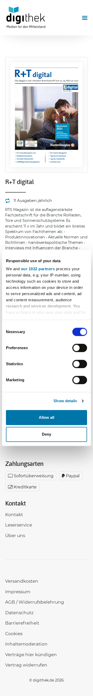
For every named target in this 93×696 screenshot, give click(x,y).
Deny (46, 434)
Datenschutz (19, 612)
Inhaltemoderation (26, 644)
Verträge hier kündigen (31, 654)
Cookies (13, 633)
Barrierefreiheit (22, 623)
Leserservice (18, 525)
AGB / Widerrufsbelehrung (34, 602)
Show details (65, 401)
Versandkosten (21, 581)
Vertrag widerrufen (26, 665)
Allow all (46, 417)
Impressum (17, 591)
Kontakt (14, 514)
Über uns (15, 535)
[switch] (79, 348)
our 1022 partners (38, 269)
